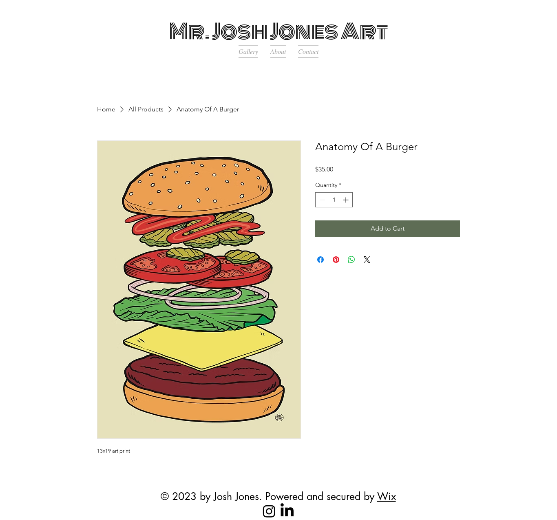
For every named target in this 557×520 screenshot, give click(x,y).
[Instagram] (269, 511)
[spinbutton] (334, 200)
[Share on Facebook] (320, 259)
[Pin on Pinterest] (336, 259)
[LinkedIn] (287, 511)
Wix (386, 496)
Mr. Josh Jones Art (278, 31)
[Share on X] (367, 259)
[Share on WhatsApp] (351, 259)
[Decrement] (321, 200)
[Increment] (346, 200)
